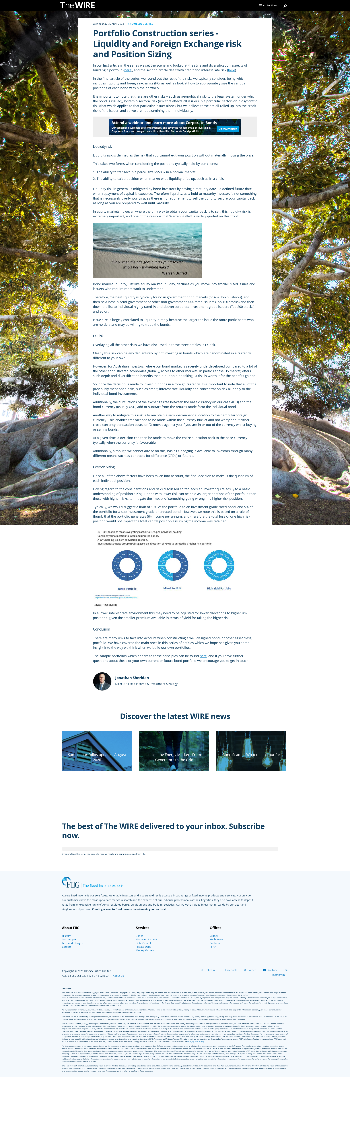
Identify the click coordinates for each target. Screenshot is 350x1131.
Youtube (272, 970)
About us (118, 975)
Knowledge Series (140, 24)
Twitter (251, 970)
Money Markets (145, 950)
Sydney (214, 936)
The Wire (79, 6)
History (66, 936)
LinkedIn (209, 970)
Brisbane (215, 943)
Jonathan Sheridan (132, 677)
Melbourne (216, 939)
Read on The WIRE (97, 766)
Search (285, 4)
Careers (66, 947)
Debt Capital (143, 943)
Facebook (231, 970)
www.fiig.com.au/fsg (195, 1041)
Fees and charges (72, 943)
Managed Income (146, 939)
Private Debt (143, 947)
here (127, 70)
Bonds (139, 936)
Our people (69, 939)
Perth (213, 947)
